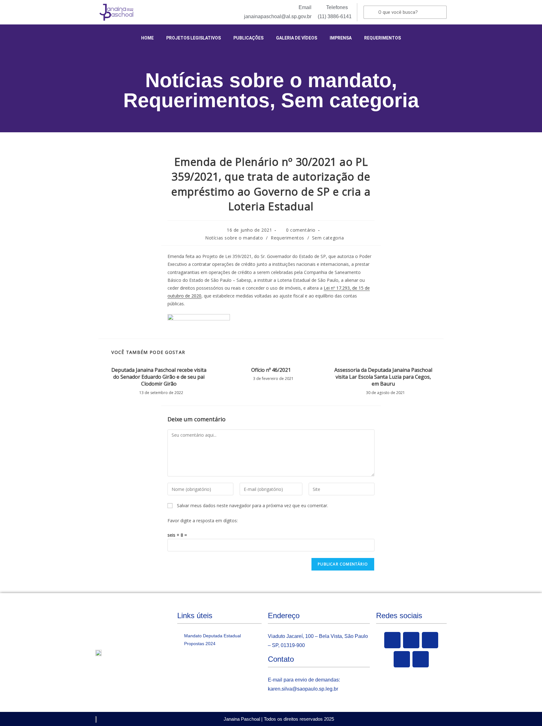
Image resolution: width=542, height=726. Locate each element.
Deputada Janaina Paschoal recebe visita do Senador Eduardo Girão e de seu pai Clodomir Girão (158, 376)
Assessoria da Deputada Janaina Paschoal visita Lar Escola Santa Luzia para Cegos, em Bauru (383, 376)
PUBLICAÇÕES (248, 37)
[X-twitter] (411, 640)
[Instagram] (402, 659)
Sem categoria (350, 100)
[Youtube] (430, 640)
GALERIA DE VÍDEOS (296, 37)
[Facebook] (392, 640)
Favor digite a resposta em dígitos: (202, 520)
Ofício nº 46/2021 (271, 369)
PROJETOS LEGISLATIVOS (193, 37)
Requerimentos (196, 100)
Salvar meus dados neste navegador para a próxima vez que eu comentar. (252, 505)
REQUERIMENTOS (382, 37)
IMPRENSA (341, 37)
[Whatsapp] (420, 659)
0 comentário (301, 230)
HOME (147, 37)
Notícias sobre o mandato (268, 80)
